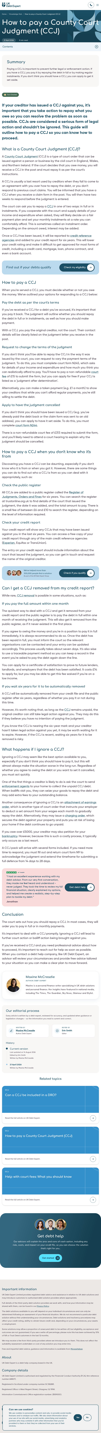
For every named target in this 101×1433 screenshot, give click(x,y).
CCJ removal (25, 595)
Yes (77, 1417)
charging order (75, 815)
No (87, 1417)
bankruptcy (9, 836)
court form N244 (26, 425)
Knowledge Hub (15, 14)
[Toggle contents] (97, 47)
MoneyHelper (77, 1349)
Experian (9, 542)
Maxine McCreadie (25, 1031)
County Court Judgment (21, 156)
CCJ (50, 206)
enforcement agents (15, 786)
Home (4, 14)
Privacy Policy (43, 1306)
